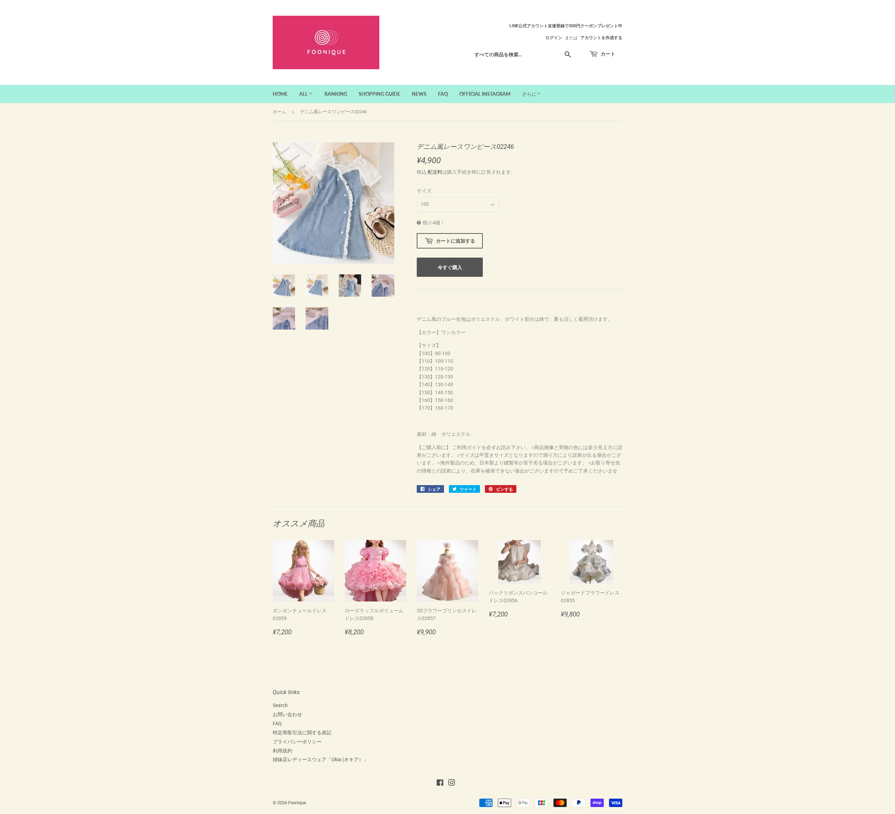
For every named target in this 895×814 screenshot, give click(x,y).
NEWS (419, 94)
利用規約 (282, 751)
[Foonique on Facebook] (440, 783)
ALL (304, 94)
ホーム (279, 111)
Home (280, 94)
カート (607, 54)
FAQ (443, 94)
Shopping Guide (379, 94)
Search (280, 705)
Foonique (297, 802)
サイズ (424, 191)
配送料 (435, 172)
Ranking (335, 94)
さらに (529, 94)
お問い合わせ (287, 714)
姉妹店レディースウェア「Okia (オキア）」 (320, 759)
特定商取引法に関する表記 (302, 732)
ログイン (553, 37)
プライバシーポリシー (297, 741)
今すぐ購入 (450, 267)
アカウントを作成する (601, 37)
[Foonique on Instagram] (451, 783)
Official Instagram (484, 94)
